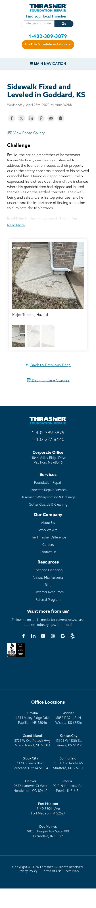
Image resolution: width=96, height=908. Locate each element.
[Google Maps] (63, 636)
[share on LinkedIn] (31, 118)
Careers (48, 545)
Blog (48, 585)
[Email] (50, 118)
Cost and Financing (48, 570)
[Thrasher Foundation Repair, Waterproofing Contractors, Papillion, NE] (16, 657)
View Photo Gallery (29, 133)
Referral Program (48, 600)
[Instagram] (53, 636)
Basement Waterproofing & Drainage (48, 497)
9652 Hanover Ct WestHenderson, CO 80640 (31, 786)
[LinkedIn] (33, 636)
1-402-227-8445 (48, 440)
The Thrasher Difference (48, 537)
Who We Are (48, 530)
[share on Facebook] (11, 118)
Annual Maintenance (48, 577)
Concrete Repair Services (48, 490)
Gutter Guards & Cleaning (48, 505)
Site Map (72, 871)
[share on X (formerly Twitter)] (21, 118)
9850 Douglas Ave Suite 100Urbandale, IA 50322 (48, 831)
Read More (16, 225)
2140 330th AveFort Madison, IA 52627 (48, 808)
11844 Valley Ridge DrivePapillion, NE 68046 (32, 718)
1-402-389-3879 (48, 36)
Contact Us (48, 552)
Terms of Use (52, 871)
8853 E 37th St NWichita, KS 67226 (68, 718)
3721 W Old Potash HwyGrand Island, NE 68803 (32, 740)
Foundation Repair (48, 483)
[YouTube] (43, 636)
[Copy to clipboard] (60, 118)
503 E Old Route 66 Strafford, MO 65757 (68, 763)
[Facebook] (23, 636)
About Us (48, 523)
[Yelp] (72, 636)
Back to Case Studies (50, 380)
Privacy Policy (27, 871)
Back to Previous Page (50, 365)
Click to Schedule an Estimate (48, 44)
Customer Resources (48, 592)
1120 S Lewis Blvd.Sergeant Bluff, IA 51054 (30, 763)
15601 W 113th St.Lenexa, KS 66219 (68, 740)
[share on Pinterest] (41, 118)
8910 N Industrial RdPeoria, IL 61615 (67, 786)
